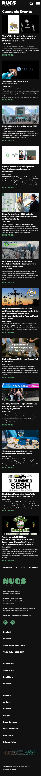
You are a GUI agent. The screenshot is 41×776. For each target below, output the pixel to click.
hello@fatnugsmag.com (23, 615)
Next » (35, 567)
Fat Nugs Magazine (12, 766)
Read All (7, 632)
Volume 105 (8, 670)
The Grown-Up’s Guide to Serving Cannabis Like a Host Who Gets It (17, 452)
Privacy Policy (9, 742)
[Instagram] (12, 622)
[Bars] (38, 3)
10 (30, 567)
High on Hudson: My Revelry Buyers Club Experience (20, 360)
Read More (8, 677)
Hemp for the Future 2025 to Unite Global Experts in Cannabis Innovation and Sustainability (19, 216)
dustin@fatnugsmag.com (19, 610)
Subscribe (7, 638)
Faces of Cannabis (11, 728)
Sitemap (5, 761)
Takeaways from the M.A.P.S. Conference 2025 (15, 82)
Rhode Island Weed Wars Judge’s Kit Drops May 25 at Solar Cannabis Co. (18, 495)
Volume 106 (8, 663)
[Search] (31, 3)
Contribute (8, 735)
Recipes (6, 715)
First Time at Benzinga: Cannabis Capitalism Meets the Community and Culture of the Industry (19, 263)
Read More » (8, 55)
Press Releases (10, 722)
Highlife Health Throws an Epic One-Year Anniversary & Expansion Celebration (18, 169)
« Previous (7, 567)
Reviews (7, 708)
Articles (6, 702)
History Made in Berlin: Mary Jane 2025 (19, 126)
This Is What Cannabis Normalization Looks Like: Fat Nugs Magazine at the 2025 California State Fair (19, 38)
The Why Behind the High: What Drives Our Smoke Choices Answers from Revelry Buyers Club (19, 406)
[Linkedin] (5, 622)
